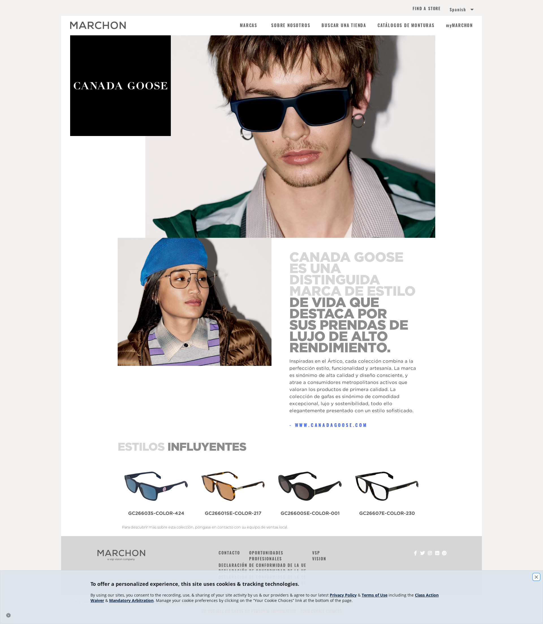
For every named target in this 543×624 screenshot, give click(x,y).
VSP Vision (319, 556)
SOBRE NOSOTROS (290, 25)
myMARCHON (459, 25)
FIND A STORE (427, 9)
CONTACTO (229, 553)
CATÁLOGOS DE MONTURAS (406, 25)
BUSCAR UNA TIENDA (344, 25)
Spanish (458, 10)
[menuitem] (456, 10)
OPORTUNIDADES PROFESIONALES (266, 556)
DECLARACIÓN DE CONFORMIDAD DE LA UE (262, 565)
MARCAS (248, 25)
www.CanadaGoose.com (331, 425)
